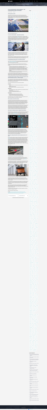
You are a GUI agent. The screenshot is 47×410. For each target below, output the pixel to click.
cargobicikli (36, 257)
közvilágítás (30, 57)
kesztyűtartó (34, 140)
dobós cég (35, 197)
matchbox (36, 75)
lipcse (34, 318)
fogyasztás (30, 196)
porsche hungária (31, 305)
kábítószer (37, 144)
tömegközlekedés (31, 236)
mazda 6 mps (35, 123)
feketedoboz (34, 192)
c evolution (37, 79)
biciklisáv (35, 196)
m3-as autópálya (31, 36)
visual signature (34, 79)
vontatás (35, 301)
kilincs (36, 336)
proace (31, 253)
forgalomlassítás (31, 310)
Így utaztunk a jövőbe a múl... (22, 195)
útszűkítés (36, 319)
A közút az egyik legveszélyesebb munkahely (34, 400)
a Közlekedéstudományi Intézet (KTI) (12, 61)
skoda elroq (37, 340)
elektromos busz (37, 171)
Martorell (32, 14)
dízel (36, 61)
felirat (35, 210)
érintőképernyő (34, 340)
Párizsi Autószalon (31, 223)
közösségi (33, 75)
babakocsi (30, 105)
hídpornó (30, 14)
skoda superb (31, 232)
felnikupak (32, 127)
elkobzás (33, 219)
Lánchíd (32, 31)
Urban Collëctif (31, 48)
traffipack (33, 284)
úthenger (33, 280)
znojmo (30, 318)
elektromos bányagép (31, 53)
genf (33, 83)
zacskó (33, 135)
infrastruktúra (31, 157)
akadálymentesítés (31, 27)
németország (33, 345)
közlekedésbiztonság (10, 192)
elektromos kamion (34, 175)
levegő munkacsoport (33, 70)
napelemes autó (37, 184)
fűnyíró (35, 280)
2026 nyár (37, 279)
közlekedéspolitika (31, 327)
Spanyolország (37, 36)
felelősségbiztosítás (36, 27)
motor (31, 171)
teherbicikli (33, 196)
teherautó (33, 166)
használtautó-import (31, 140)
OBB (32, 18)
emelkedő (33, 153)
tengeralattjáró (31, 284)
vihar (32, 144)
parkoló (33, 306)
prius (34, 23)
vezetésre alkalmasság (31, 201)
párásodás (35, 170)
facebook (30, 184)
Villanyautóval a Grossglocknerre (33, 373)
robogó (36, 236)
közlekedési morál (31, 192)
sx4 (31, 210)
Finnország (37, 40)
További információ (31, 409)
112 (36, 57)
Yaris (36, 14)
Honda (34, 110)
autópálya (33, 61)
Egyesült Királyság (31, 135)
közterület (35, 158)
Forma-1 (36, 118)
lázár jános (35, 314)
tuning (34, 118)
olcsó (35, 214)
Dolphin (35, 219)
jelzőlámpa (32, 318)
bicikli (34, 57)
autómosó (35, 62)
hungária (32, 218)
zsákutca (36, 293)
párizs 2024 (34, 266)
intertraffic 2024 (31, 214)
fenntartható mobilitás (31, 149)
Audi (33, 162)
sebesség (32, 271)
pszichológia (30, 158)
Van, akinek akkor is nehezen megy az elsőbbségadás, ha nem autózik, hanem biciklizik (34, 365)
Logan (35, 131)
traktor (33, 22)
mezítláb (37, 245)
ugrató (32, 123)
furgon (37, 301)
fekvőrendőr (30, 166)
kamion (32, 57)
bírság (36, 275)
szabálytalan (35, 188)
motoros (32, 40)
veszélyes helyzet (36, 166)
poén (32, 179)
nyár (31, 219)
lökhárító (36, 136)
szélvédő (30, 227)
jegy (34, 97)
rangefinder (37, 122)
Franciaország (31, 297)
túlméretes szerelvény (36, 22)
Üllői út (32, 323)
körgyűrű (36, 258)
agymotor (37, 253)
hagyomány (33, 183)
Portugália (30, 153)
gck (34, 262)
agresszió (34, 171)
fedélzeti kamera (34, 35)
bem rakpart (37, 192)
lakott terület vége (31, 83)
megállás (33, 49)
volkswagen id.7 (33, 205)
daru (35, 83)
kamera (37, 271)
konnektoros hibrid (31, 349)
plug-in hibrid (34, 236)
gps (31, 118)
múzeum (30, 319)
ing (37, 297)
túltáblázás (35, 306)
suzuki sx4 (33, 210)
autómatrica (33, 114)
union (33, 27)
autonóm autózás (31, 170)
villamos (34, 44)
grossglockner (31, 340)
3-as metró (30, 49)
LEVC (33, 223)
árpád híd (35, 105)
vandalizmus (37, 197)
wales (37, 110)
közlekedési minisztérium (31, 314)
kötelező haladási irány (31, 244)
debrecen (33, 293)
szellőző (33, 232)
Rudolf (34, 14)
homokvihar (30, 144)
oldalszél (35, 240)
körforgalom (30, 18)
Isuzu (37, 48)
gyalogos (21, 192)
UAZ (32, 158)
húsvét (37, 88)
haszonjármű (31, 306)
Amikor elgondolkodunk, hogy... (13, 195)
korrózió (34, 144)
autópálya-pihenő (37, 97)
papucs (34, 245)
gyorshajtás (37, 18)
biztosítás (33, 301)
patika (33, 336)
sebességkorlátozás (24, 192)
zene (36, 53)
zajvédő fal (33, 227)
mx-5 (33, 131)
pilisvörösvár (36, 288)
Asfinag (30, 249)
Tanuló (37, 188)
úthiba (32, 258)
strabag (30, 258)
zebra (37, 170)
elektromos (37, 44)
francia (30, 97)
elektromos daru (32, 257)
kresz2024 (32, 240)
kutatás (36, 332)
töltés (37, 196)
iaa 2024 (32, 109)
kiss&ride (30, 127)
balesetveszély (31, 101)
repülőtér (32, 136)
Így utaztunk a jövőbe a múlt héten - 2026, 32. (34, 381)
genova (32, 249)
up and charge (37, 262)
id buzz (33, 332)
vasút (36, 318)
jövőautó (34, 122)
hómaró (34, 18)
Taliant (37, 131)
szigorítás (30, 301)
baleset (17, 192)
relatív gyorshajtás (36, 96)
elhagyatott (32, 188)
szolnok (30, 288)
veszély (37, 218)
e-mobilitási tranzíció (31, 88)
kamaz (36, 149)
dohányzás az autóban (35, 179)
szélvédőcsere (31, 231)
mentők (33, 62)
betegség (37, 157)
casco (37, 257)
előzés (30, 332)
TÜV (37, 332)
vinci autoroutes (31, 266)
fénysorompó (34, 310)
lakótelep (30, 183)
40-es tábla (35, 183)
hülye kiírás (34, 53)
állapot (30, 136)
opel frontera (35, 48)
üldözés (30, 23)
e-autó (33, 288)
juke (37, 306)
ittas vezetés (31, 292)
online (32, 66)
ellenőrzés (36, 70)
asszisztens (35, 244)
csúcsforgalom (35, 218)
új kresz (30, 275)
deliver (35, 253)
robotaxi (35, 327)
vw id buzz (36, 266)
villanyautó (34, 214)
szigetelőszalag (31, 131)
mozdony (30, 271)
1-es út (30, 35)
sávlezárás (37, 49)
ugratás (37, 127)
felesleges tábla (31, 92)
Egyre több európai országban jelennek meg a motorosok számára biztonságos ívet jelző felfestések (34, 355)
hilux (33, 253)
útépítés (30, 175)
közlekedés (30, 61)
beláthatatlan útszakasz (36, 153)
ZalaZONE (30, 66)
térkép (34, 66)
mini (36, 110)
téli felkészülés (31, 280)
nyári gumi (30, 205)
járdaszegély (35, 127)
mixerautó (37, 31)
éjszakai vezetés (33, 319)
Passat (34, 136)
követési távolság (35, 201)
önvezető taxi (35, 323)
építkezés (34, 31)
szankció (30, 279)
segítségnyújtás (36, 223)
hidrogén (30, 245)
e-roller (30, 345)
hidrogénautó (37, 92)
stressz (34, 279)
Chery (36, 310)
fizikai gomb (36, 232)
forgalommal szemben (31, 110)
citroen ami (33, 297)
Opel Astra (36, 205)
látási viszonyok (37, 249)
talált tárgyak (31, 75)
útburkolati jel (34, 92)
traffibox (32, 275)
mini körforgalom (37, 305)
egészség (30, 123)
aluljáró (30, 31)
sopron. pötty (35, 345)
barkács (37, 140)
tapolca (36, 23)
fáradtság (34, 184)
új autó (34, 149)
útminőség (34, 305)
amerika (35, 271)
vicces (32, 44)
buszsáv (35, 109)
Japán (34, 249)
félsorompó (34, 36)
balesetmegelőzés (14, 192)
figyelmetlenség (31, 336)
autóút (33, 327)
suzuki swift (34, 231)
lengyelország (37, 227)
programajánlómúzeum (34, 101)
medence (33, 292)
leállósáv (30, 240)
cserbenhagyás (31, 162)
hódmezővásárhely (31, 79)
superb (36, 231)
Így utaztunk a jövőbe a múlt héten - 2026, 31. (34, 389)
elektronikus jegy (36, 114)
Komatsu (32, 245)
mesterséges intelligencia (32, 262)
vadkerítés (30, 323)
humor (35, 297)
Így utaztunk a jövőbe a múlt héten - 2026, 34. (34, 363)
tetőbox (32, 23)
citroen (37, 83)
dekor (34, 275)
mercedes (32, 97)
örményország (32, 96)
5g (31, 62)
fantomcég (32, 197)
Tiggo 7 (37, 314)
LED (33, 170)
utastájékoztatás (35, 88)
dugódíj (30, 70)
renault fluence (31, 293)
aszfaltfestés (37, 66)
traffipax (35, 284)
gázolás (19, 192)
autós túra (30, 109)
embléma (30, 44)
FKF (31, 22)
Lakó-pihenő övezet (35, 162)
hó (35, 135)
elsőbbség (32, 122)
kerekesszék (33, 105)
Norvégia (32, 279)
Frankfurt (34, 40)
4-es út (35, 49)
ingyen (37, 214)
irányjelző (35, 157)
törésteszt (30, 179)
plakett (37, 210)
